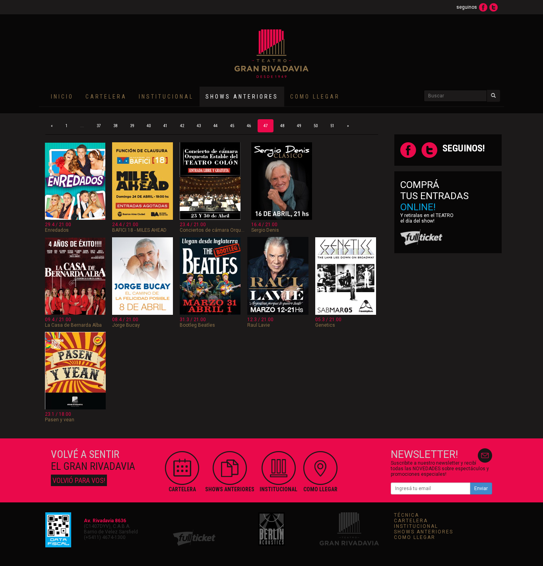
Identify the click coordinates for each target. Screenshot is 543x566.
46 (249, 125)
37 (99, 125)
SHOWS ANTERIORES (423, 532)
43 (199, 125)
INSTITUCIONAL (166, 96)
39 (132, 125)
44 (215, 125)
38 (115, 125)
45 (232, 125)
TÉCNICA (406, 515)
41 (165, 125)
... (82, 125)
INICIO (62, 96)
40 (149, 125)
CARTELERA (106, 96)
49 (299, 125)
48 (282, 125)
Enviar (481, 488)
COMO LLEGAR (315, 96)
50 (316, 125)
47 (266, 125)
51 (332, 125)
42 (182, 125)
